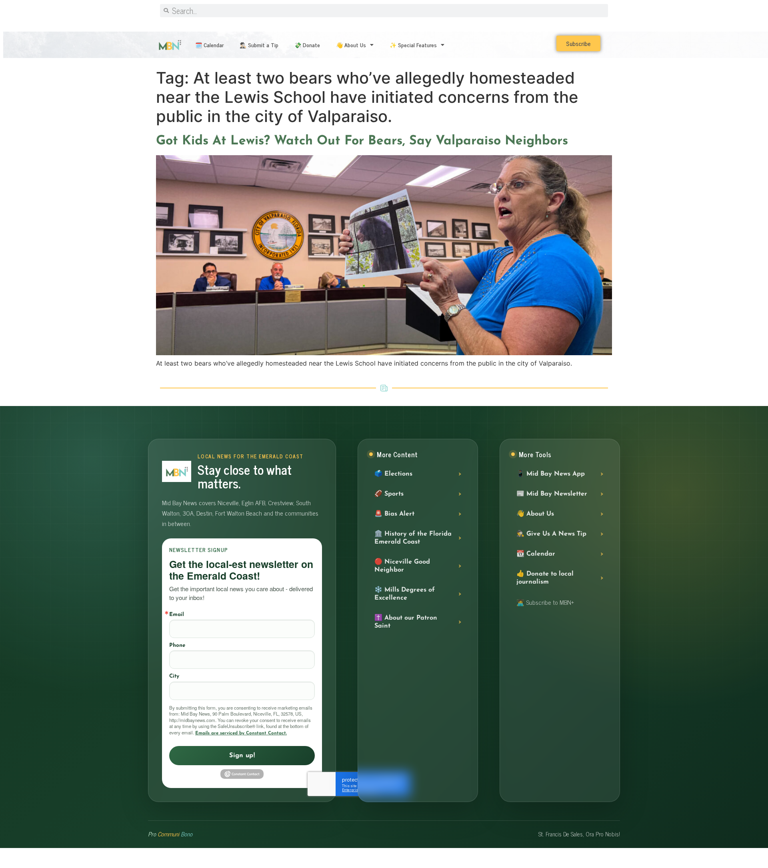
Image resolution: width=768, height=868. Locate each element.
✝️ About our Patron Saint (405, 622)
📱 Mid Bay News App (550, 474)
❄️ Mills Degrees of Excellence (404, 594)
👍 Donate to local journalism (545, 578)
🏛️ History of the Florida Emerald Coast (413, 538)
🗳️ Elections (393, 474)
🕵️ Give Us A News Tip (551, 534)
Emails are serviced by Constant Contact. (241, 733)
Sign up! (242, 755)
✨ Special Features (413, 44)
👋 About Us (351, 44)
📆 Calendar (535, 554)
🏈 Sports (389, 494)
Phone (177, 645)
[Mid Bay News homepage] (176, 471)
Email (176, 614)
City (174, 676)
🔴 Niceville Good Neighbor (402, 566)
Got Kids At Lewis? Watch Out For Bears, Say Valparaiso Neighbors (362, 141)
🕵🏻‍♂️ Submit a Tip (259, 44)
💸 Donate (307, 44)
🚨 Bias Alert (394, 514)
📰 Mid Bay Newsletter (551, 494)
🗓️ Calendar (209, 44)
